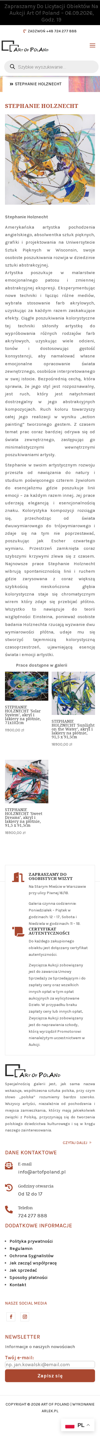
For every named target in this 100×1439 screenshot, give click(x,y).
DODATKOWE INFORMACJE (38, 1225)
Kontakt (17, 1284)
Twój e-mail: (19, 1357)
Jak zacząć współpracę (33, 1263)
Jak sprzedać (23, 1270)
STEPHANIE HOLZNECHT (38, 83)
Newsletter (22, 1337)
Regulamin (20, 1248)
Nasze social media (26, 1303)
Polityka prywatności (31, 1241)
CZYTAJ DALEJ (75, 1142)
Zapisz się (50, 1375)
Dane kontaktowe (31, 1152)
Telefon (25, 1207)
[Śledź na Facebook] (10, 1316)
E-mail (25, 1164)
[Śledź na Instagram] (24, 1316)
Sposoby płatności (28, 1277)
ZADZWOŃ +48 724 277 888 (52, 31)
